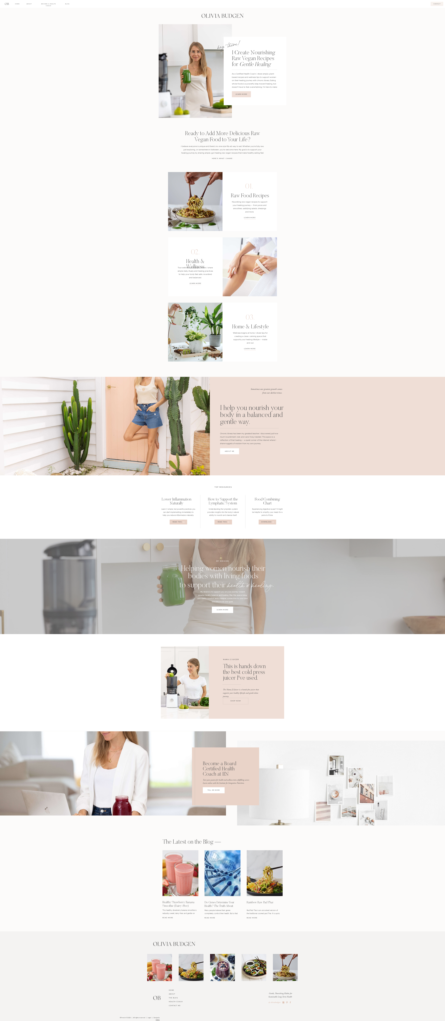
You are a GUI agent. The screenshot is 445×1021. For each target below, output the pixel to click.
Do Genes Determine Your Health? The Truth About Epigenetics (219, 906)
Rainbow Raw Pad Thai (260, 902)
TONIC (158, 1020)
